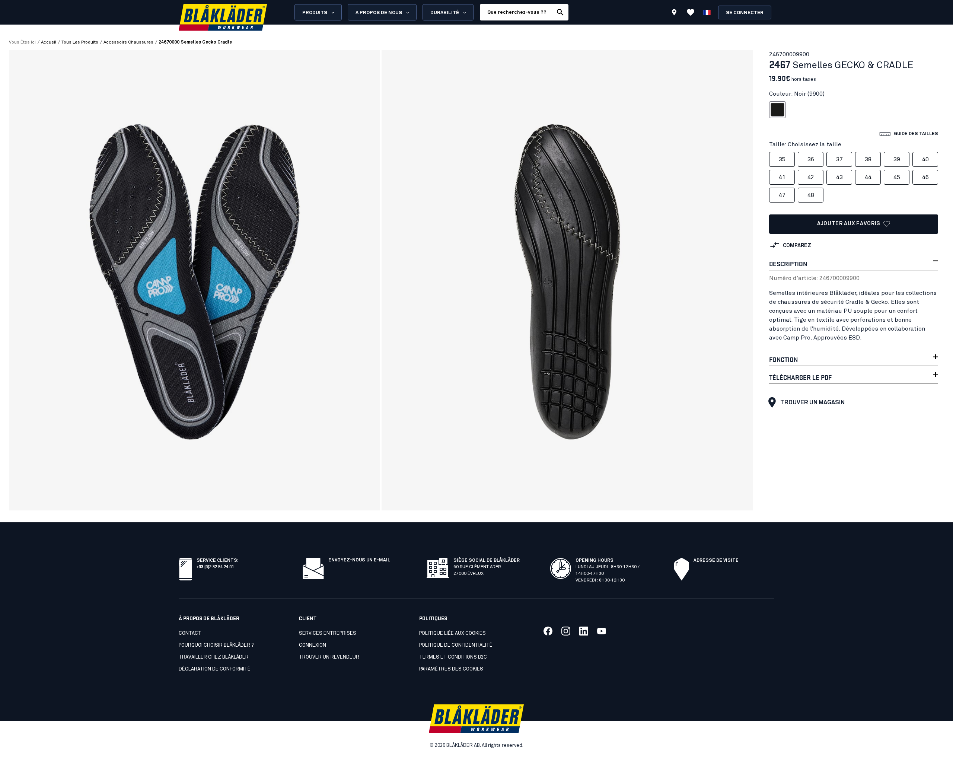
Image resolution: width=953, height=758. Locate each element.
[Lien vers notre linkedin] (584, 631)
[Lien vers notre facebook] (548, 631)
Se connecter (745, 12)
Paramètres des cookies (451, 669)
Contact (190, 633)
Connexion (312, 645)
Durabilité (444, 12)
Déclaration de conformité (215, 669)
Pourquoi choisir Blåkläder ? (216, 645)
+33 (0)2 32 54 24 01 (215, 566)
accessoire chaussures (128, 42)
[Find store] (674, 13)
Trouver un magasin (812, 402)
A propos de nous (379, 12)
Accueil (48, 42)
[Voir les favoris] (690, 12)
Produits (314, 12)
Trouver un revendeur (329, 657)
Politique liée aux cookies (452, 633)
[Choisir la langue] (707, 12)
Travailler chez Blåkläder (214, 657)
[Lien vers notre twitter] (566, 631)
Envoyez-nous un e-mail (359, 560)
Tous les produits (79, 42)
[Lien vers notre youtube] (601, 631)
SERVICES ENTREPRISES (327, 633)
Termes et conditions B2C (453, 657)
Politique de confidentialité (456, 645)
